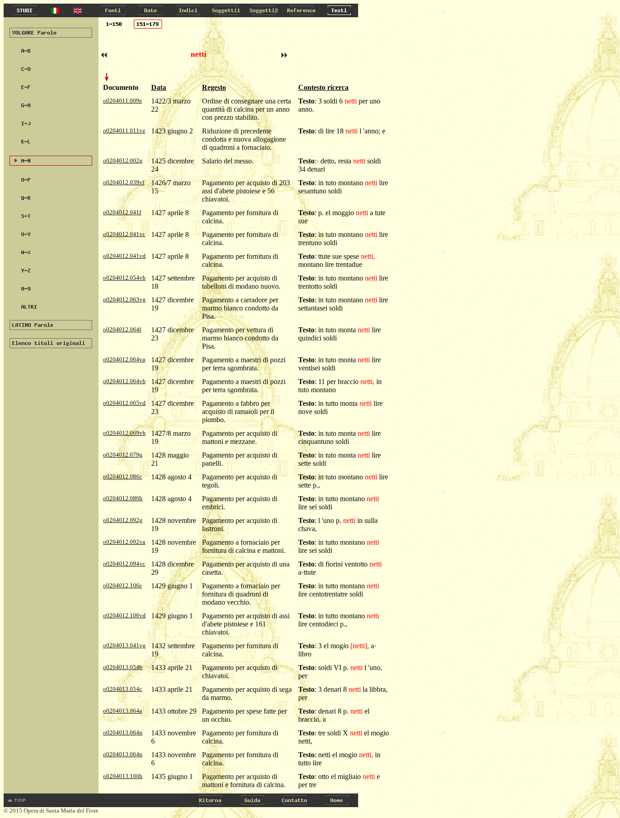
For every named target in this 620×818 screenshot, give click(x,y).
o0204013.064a (122, 710)
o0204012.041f (122, 212)
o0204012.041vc (124, 234)
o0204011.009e (122, 100)
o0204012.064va (124, 359)
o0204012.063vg (124, 299)
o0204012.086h (123, 498)
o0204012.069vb (124, 432)
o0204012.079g (123, 454)
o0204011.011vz (124, 130)
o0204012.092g (123, 520)
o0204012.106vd (124, 615)
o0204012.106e (122, 585)
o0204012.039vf (123, 182)
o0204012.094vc (124, 563)
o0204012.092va (124, 541)
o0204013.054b (123, 667)
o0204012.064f (122, 329)
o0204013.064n (123, 732)
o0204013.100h (123, 776)
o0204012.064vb (124, 381)
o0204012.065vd (124, 402)
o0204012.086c (122, 476)
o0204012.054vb (124, 277)
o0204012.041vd (124, 255)
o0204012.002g (123, 160)
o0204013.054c (122, 688)
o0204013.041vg (124, 645)
